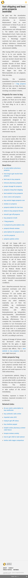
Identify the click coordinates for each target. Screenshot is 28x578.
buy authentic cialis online (12, 414)
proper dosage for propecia (13, 186)
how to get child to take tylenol (14, 437)
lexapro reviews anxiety (11, 433)
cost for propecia (9, 235)
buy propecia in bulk (10, 218)
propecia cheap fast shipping (13, 190)
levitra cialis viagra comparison (14, 440)
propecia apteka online (11, 239)
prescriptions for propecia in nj (14, 232)
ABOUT (5, 568)
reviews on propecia (10, 204)
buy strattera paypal (10, 424)
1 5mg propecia (20, 84)
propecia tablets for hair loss (13, 207)
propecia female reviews (12, 228)
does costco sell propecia (12, 197)
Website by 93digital (6, 573)
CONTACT (10, 568)
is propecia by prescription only (14, 225)
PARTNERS (16, 569)
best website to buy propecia (13, 193)
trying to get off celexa (11, 421)
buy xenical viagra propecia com (14, 200)
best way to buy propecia (12, 179)
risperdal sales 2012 (10, 417)
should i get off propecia (12, 214)
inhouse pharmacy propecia (13, 183)
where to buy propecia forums (13, 211)
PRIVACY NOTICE (7, 569)
